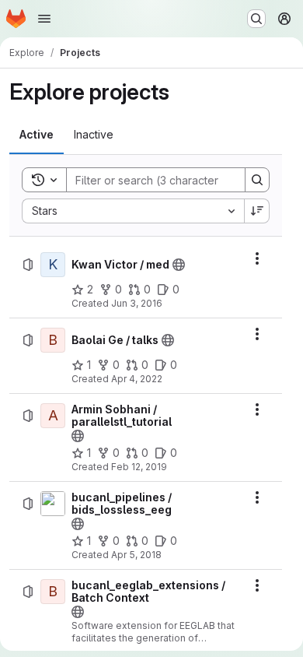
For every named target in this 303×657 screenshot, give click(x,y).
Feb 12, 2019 (139, 467)
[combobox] (133, 211)
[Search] (257, 179)
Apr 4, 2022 (136, 379)
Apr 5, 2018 (136, 554)
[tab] (36, 134)
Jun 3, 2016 (136, 303)
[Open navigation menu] (44, 18)
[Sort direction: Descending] (257, 211)
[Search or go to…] (256, 18)
